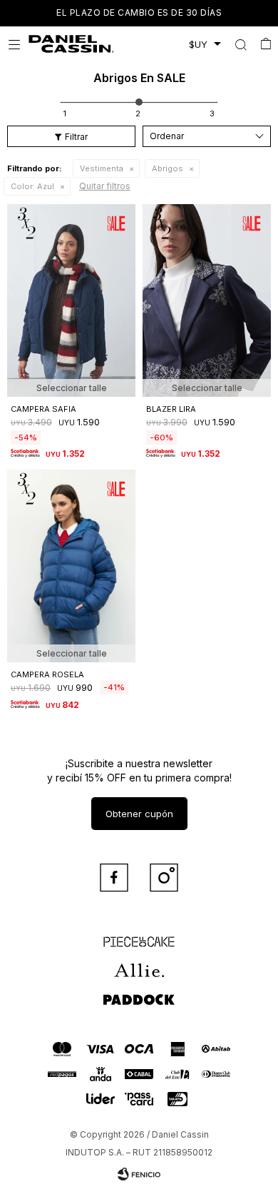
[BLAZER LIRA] (207, 300)
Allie (139, 964)
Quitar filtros (104, 186)
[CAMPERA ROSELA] (71, 566)
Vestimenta (101, 168)
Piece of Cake (139, 935)
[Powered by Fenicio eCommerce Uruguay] (139, 1174)
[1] (64, 113)
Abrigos (167, 168)
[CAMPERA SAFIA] (71, 300)
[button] (240, 44)
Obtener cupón (139, 813)
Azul (32, 186)
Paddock (139, 992)
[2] (137, 113)
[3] (212, 113)
